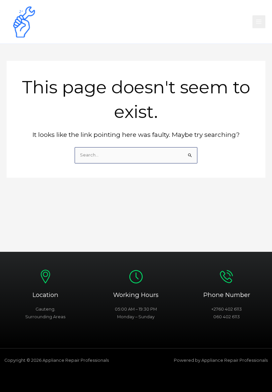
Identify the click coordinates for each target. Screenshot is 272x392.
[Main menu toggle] (258, 21)
